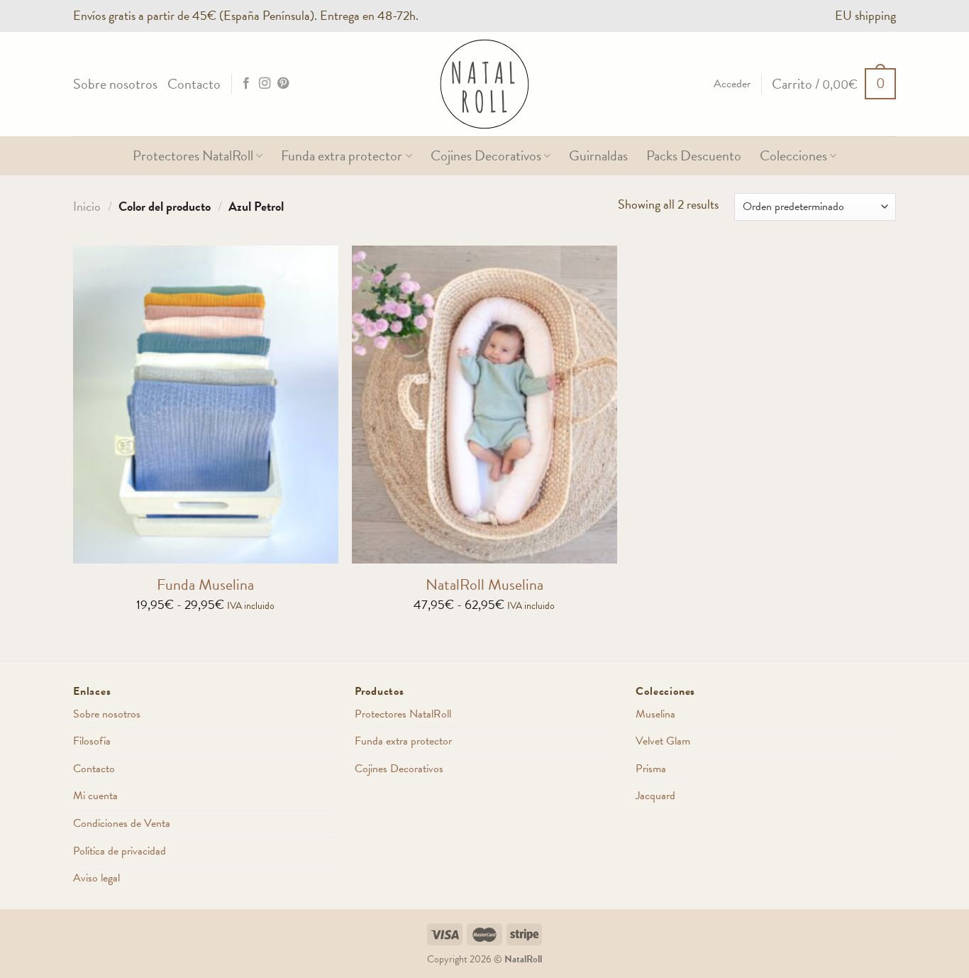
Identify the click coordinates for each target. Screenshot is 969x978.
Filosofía (92, 740)
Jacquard (655, 795)
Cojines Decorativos (486, 155)
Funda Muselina (205, 585)
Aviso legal (96, 877)
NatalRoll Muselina (484, 585)
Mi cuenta (95, 795)
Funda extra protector (341, 155)
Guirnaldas (598, 155)
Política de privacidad (119, 850)
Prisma (651, 768)
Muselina (655, 713)
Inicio (87, 206)
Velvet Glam (663, 740)
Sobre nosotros (115, 83)
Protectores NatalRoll (193, 155)
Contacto (194, 83)
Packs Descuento (693, 155)
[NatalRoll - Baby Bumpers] (484, 84)
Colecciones (793, 155)
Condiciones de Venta (121, 823)
